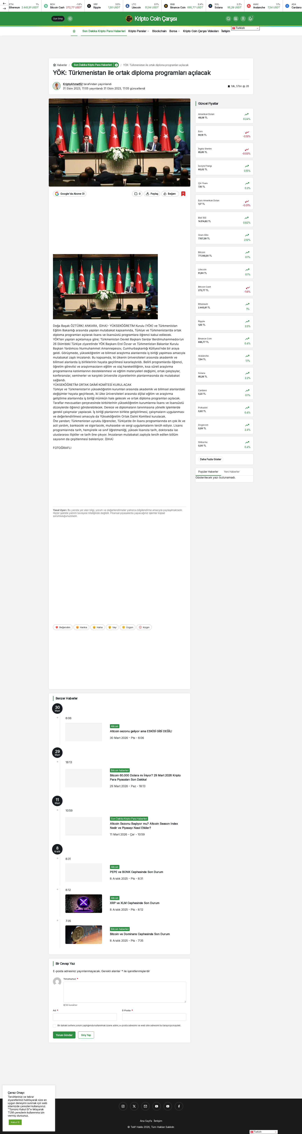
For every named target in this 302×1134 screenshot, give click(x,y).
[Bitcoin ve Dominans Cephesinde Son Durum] (119, 933)
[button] (236, 18)
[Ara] (228, 18)
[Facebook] (179, 1106)
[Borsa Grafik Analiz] (168, 1106)
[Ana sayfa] (74, 31)
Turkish (240, 28)
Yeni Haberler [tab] (232, 471)
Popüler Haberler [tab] (208, 471)
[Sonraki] (4, 8)
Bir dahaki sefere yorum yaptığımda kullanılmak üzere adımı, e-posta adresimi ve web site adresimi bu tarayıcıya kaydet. (119, 1025)
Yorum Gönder (64, 1035)
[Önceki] (4, 3)
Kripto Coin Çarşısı (156, 18)
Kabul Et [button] (15, 1122)
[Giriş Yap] (243, 18)
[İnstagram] (123, 1106)
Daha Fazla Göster (210, 459)
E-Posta (127, 1010)
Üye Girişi (58, 18)
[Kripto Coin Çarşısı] (156, 1106)
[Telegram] (145, 1106)
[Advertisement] (151, 46)
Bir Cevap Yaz (65, 963)
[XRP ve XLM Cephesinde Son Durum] (119, 902)
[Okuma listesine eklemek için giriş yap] (183, 194)
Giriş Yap (86, 1035)
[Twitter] (134, 1106)
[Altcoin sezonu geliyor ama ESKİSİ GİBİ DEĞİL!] (119, 724)
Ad (55, 1010)
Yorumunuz (70, 978)
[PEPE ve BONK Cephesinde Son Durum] (119, 865)
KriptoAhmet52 (73, 84)
